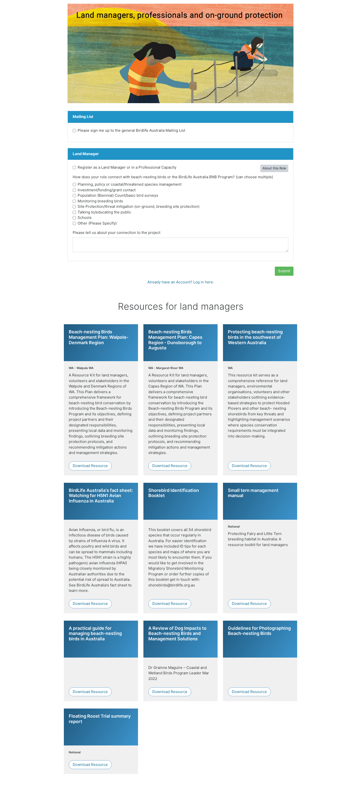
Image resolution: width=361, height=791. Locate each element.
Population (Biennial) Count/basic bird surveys (118, 195)
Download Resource (90, 465)
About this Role (274, 168)
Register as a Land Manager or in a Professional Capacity (127, 167)
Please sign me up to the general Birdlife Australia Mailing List (131, 130)
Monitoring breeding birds (100, 201)
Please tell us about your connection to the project (116, 232)
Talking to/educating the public (104, 212)
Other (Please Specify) (97, 223)
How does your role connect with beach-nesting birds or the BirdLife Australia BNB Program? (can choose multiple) (173, 177)
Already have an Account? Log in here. (180, 282)
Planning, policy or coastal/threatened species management (129, 184)
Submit (284, 271)
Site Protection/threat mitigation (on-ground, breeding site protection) (138, 206)
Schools (85, 217)
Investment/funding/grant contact (107, 190)
